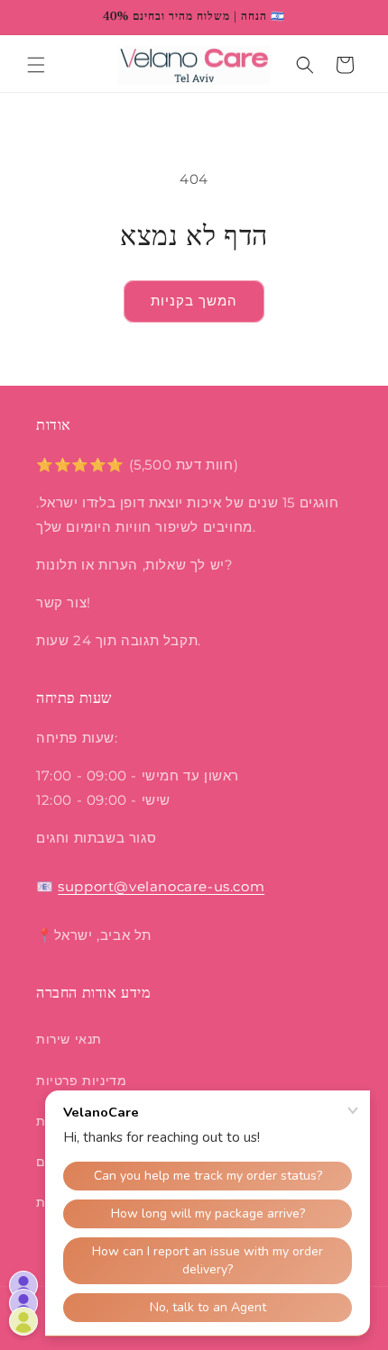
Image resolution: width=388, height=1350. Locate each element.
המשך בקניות (194, 300)
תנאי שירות (69, 1039)
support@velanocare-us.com (161, 886)
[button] (36, 65)
